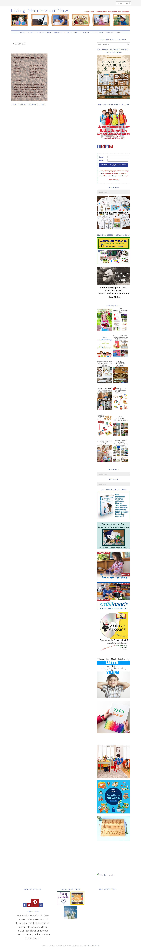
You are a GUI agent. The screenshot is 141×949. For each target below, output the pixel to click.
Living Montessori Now (70, 17)
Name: (101, 157)
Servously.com (94, 945)
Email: (101, 160)
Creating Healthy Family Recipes (28, 104)
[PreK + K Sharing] (77, 904)
